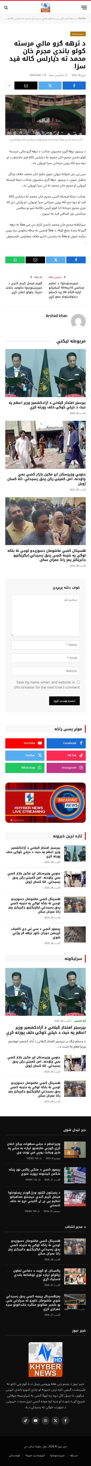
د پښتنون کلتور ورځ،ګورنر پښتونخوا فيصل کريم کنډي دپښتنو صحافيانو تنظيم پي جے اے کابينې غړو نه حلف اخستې (34, 1199)
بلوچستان (14, 1455)
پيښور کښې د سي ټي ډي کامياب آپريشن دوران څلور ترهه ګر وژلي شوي (35, 933)
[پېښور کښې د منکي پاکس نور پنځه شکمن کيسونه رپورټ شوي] (75, 1175)
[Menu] (84, 7)
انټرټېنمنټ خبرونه (35, 1455)
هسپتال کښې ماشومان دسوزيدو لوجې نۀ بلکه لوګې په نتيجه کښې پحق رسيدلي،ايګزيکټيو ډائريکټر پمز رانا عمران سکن (46, 555)
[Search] (6, 7)
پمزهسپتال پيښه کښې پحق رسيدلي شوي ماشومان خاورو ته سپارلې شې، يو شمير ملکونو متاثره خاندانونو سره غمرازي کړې (32, 1302)
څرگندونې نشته (56, 75)
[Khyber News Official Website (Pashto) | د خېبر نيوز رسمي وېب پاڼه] (45, 7)
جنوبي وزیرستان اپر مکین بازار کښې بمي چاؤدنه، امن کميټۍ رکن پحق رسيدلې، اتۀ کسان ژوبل (46, 479)
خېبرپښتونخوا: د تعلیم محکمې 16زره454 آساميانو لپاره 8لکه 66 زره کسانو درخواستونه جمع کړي (66, 290)
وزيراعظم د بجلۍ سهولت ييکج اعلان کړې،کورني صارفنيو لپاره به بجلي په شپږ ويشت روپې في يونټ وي (33, 1148)
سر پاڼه (74, 1455)
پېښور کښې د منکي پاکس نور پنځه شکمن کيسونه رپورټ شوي (34, 1172)
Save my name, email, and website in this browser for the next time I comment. (47, 685)
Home (82, 18)
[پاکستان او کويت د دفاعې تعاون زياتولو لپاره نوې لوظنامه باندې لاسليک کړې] (75, 1276)
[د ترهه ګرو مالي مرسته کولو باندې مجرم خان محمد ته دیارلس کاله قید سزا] (45, 115)
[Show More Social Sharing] (9, 85)
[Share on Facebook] (74, 85)
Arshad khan (56, 316)
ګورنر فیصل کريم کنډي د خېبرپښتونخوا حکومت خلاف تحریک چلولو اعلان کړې (24, 287)
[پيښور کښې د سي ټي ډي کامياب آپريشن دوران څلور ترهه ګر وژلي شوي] (75, 934)
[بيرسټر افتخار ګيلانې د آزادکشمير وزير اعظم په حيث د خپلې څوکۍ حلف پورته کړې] (45, 373)
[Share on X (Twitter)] (50, 85)
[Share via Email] (25, 85)
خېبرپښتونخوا (78, 34)
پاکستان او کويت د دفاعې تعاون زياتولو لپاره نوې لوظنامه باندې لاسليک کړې (36, 1275)
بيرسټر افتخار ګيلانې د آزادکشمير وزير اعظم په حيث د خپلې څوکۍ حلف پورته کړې (47, 405)
